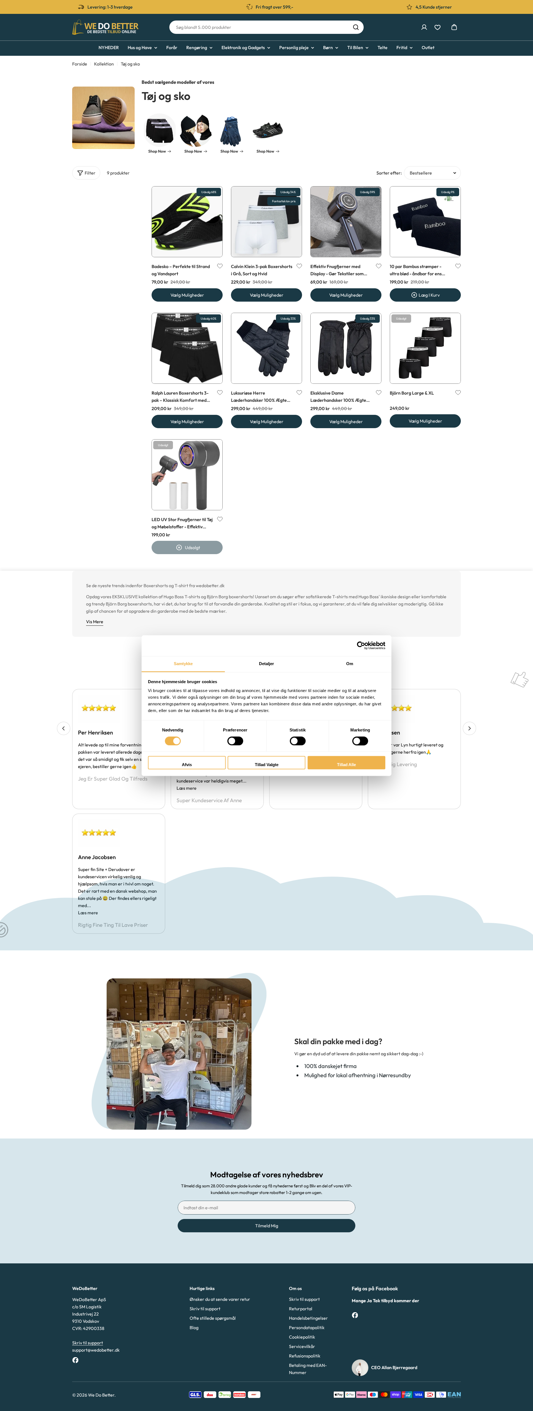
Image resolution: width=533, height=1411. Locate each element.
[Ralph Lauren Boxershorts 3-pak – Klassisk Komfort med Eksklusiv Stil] (187, 348)
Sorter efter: (389, 173)
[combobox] (266, 27)
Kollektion (104, 64)
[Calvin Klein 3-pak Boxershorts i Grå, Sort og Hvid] (266, 221)
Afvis (187, 765)
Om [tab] (349, 663)
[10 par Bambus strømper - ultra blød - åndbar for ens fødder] (425, 221)
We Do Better (101, 1395)
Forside (79, 64)
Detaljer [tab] (266, 663)
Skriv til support (87, 1343)
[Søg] (356, 27)
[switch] (235, 740)
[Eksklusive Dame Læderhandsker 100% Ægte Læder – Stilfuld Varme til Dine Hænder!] (346, 348)
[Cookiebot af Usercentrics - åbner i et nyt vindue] (361, 645)
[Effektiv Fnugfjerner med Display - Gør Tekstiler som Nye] (346, 221)
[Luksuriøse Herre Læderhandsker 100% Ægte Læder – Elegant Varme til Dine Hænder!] (266, 348)
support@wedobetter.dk (96, 1350)
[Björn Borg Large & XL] (425, 348)
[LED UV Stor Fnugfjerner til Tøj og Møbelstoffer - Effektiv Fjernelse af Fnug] (187, 475)
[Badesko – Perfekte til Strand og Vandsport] (187, 221)
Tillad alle (346, 765)
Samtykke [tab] (183, 663)
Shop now (157, 151)
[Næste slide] (469, 728)
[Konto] (424, 27)
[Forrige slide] (63, 728)
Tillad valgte (266, 765)
